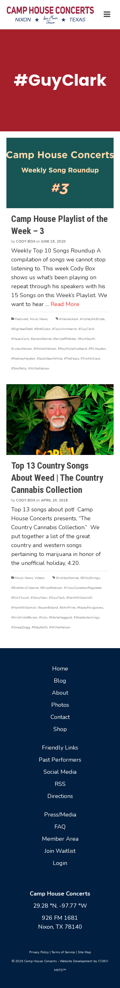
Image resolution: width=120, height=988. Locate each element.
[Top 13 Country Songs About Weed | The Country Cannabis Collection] (60, 419)
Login (60, 863)
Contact (60, 717)
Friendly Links (60, 747)
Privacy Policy (39, 952)
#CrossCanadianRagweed (82, 588)
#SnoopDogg (20, 627)
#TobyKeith (40, 627)
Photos (60, 705)
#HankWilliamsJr (23, 607)
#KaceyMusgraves (90, 607)
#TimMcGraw (90, 358)
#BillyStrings (90, 578)
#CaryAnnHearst (64, 329)
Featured (21, 319)
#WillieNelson (38, 368)
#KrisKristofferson (24, 617)
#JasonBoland (48, 607)
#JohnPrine (68, 607)
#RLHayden (97, 349)
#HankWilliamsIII (79, 598)
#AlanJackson (68, 319)
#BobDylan (42, 329)
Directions (60, 796)
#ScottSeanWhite (49, 358)
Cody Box (25, 241)
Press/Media (60, 814)
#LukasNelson (21, 349)
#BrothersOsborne (25, 588)
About (60, 693)
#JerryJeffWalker (64, 339)
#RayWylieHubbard (72, 349)
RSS (60, 784)
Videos (39, 578)
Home (60, 668)
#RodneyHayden (23, 358)
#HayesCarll (20, 339)
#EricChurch (20, 598)
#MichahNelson (45, 349)
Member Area (60, 839)
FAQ (60, 827)
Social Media (60, 772)
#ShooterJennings (87, 617)
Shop (60, 729)
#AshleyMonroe (67, 578)
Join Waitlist (60, 851)
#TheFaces (71, 358)
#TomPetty (19, 368)
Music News (39, 319)
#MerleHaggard (60, 617)
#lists (43, 617)
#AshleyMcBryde (92, 319)
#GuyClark (86, 329)
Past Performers (60, 760)
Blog (60, 680)
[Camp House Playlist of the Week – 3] (60, 173)
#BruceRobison (51, 588)
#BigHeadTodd (22, 329)
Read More (65, 304)
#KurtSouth (86, 339)
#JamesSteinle (41, 339)
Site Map (84, 952)
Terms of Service (63, 952)
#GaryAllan (39, 598)
